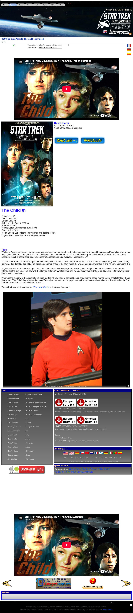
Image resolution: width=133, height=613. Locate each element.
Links (53, 5)
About (61, 5)
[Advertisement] (66, 494)
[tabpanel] (93, 419)
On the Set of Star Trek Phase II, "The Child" (89, 469)
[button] (27, 121)
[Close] (131, 605)
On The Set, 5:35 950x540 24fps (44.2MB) (74, 472)
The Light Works (41, 287)
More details (107, 610)
